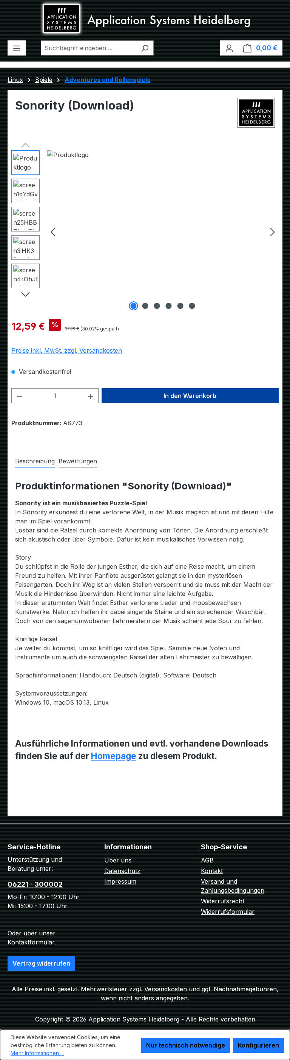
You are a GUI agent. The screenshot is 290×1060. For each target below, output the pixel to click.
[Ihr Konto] (229, 48)
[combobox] (88, 48)
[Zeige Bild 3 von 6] (157, 306)
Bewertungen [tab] (78, 461)
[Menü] (17, 48)
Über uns (117, 860)
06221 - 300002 (35, 884)
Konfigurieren (258, 1045)
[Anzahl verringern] (19, 395)
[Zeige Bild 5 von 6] (180, 306)
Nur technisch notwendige (185, 1045)
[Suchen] (145, 48)
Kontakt (212, 871)
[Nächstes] (272, 231)
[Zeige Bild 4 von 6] (169, 306)
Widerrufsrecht (222, 901)
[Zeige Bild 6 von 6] (192, 306)
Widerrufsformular (228, 911)
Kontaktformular (31, 942)
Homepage (113, 756)
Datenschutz (122, 871)
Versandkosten (165, 989)
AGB (207, 860)
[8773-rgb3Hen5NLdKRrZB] (162, 231)
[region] (145, 231)
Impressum (120, 881)
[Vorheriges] (53, 231)
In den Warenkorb (190, 396)
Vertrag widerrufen (41, 963)
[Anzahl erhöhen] (91, 395)
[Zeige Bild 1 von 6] (134, 306)
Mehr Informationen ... (37, 1053)
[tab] (35, 461)
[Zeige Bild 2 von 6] (145, 306)
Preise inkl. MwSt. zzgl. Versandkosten (66, 350)
